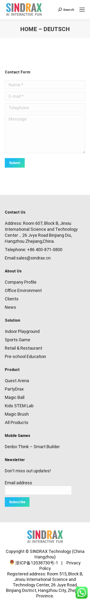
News (10, 307)
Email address (18, 482)
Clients (11, 298)
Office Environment (23, 290)
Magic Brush (17, 414)
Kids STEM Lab (19, 405)
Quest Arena (17, 380)
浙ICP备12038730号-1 (36, 562)
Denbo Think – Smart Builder (32, 446)
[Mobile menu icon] (82, 9)
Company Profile (20, 282)
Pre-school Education (25, 356)
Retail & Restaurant (23, 348)
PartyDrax (14, 388)
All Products (16, 422)
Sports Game (17, 339)
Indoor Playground (22, 331)
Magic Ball (14, 397)
